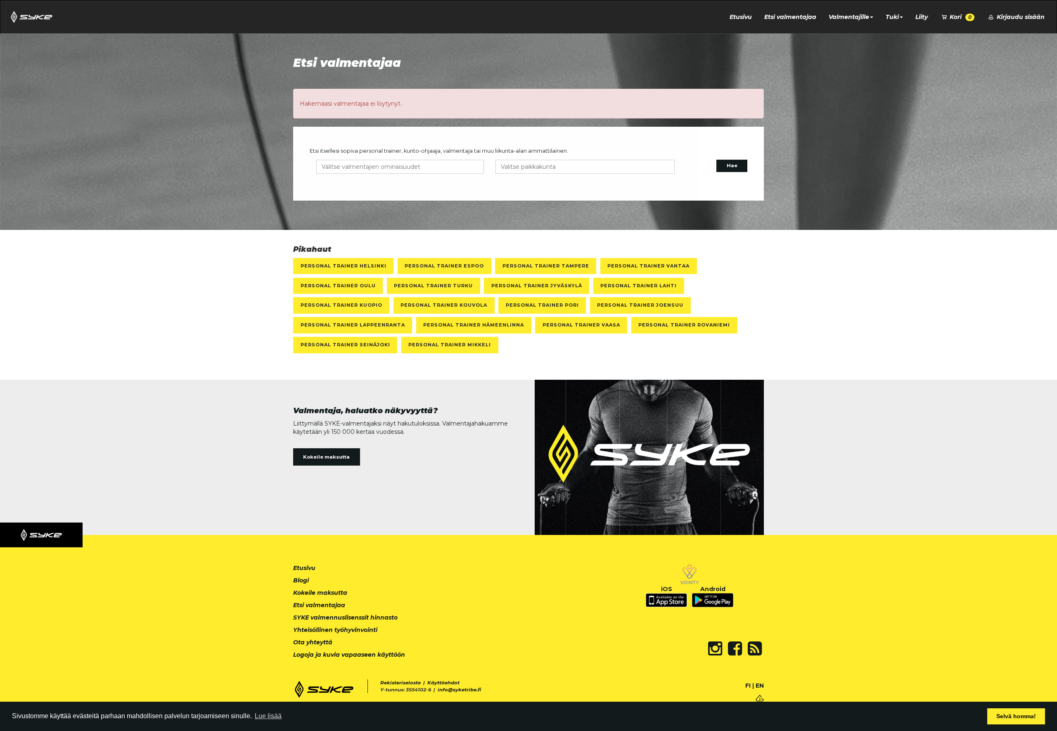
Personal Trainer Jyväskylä (536, 286)
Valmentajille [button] (849, 17)
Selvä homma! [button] (1016, 716)
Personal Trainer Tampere (545, 266)
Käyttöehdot (443, 683)
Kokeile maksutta (326, 457)
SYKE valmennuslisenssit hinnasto (345, 617)
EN (760, 685)
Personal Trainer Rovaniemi (684, 325)
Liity (921, 17)
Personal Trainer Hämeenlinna (473, 325)
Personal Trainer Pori (542, 305)
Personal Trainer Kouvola (444, 305)
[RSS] (755, 648)
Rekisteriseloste (400, 683)
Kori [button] (960, 17)
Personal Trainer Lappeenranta (353, 325)
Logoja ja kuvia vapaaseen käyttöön (349, 654)
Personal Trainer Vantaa (648, 266)
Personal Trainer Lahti (638, 286)
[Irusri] (760, 697)
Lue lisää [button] (268, 715)
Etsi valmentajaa (790, 17)
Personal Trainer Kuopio (341, 305)
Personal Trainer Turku (433, 286)
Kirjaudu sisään (1020, 17)
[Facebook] (735, 648)
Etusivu (741, 17)
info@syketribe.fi (459, 690)
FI (748, 685)
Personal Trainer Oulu (338, 286)
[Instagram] (715, 648)
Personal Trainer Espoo (444, 266)
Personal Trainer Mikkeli (449, 345)
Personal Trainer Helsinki (343, 266)
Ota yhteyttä (312, 642)
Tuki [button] (892, 17)
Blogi (301, 580)
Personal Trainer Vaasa (581, 325)
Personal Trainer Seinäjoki (345, 345)
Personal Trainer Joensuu (640, 305)
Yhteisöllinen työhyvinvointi (335, 630)
